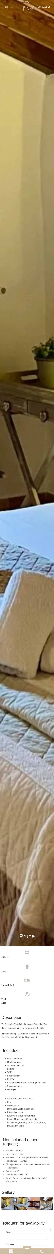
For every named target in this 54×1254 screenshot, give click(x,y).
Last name (10, 1245)
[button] (24, 1204)
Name (8, 1232)
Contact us (44, 7)
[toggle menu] (27, 1250)
